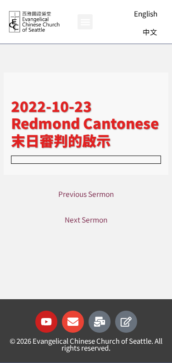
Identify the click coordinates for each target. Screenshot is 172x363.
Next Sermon (86, 219)
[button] (85, 21)
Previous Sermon (86, 194)
